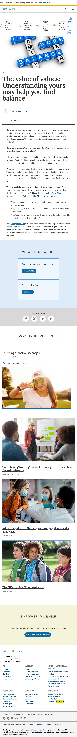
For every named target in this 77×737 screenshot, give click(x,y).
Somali (48, 724)
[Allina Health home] (9, 9)
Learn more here (44, 3)
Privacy (5, 714)
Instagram (20, 718)
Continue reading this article (15, 363)
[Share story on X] (34, 318)
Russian (40, 724)
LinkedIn (12, 718)
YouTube (16, 718)
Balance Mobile (29, 196)
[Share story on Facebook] (25, 318)
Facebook (4, 718)
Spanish (58, 724)
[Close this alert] (76, 3)
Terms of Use (18, 714)
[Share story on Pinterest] (42, 318)
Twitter (8, 718)
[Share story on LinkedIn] (51, 318)
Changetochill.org (18, 223)
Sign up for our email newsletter (38, 635)
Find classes (27, 292)
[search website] (66, 9)
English (31, 724)
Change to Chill (29, 271)
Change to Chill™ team (18, 111)
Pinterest (25, 718)
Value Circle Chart (54, 193)
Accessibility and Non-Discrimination (41, 714)
